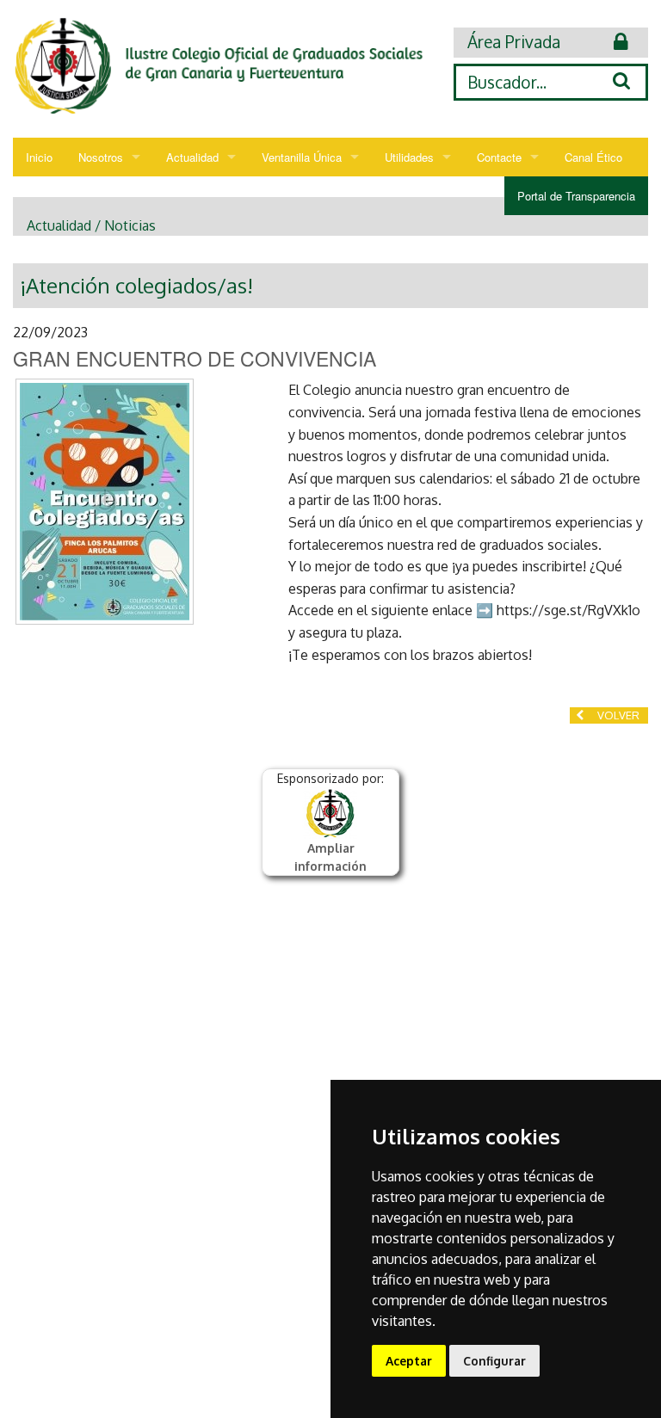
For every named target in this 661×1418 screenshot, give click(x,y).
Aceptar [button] (409, 1360)
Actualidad (192, 157)
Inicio (39, 157)
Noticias (130, 225)
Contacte (499, 157)
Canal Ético (593, 157)
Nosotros (100, 157)
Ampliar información (330, 857)
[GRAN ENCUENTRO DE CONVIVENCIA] (104, 501)
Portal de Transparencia (576, 196)
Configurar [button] (494, 1360)
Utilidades (409, 157)
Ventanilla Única (302, 157)
